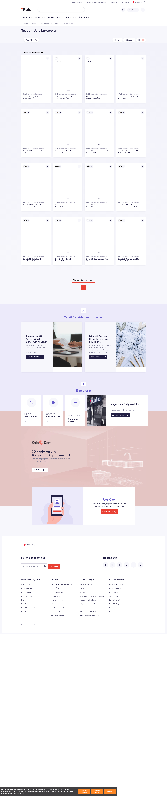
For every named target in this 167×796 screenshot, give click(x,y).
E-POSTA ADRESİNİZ (30, 566)
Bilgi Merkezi (84, 588)
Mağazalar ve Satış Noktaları (89, 600)
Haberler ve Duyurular (58, 592)
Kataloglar (125, 2)
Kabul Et (110, 791)
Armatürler (25, 584)
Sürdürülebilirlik (56, 612)
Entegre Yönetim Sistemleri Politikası (85, 630)
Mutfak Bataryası (115, 604)
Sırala (117, 40)
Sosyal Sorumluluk (56, 608)
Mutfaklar (53, 17)
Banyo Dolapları (26, 588)
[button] (67, 90)
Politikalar (24, 630)
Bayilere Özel (55, 588)
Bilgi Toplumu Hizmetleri (139, 630)
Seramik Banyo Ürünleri (46, 23)
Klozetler (24, 600)
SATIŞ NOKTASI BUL (119, 415)
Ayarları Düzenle (84, 791)
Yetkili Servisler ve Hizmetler (96, 2)
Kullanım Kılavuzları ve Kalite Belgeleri (92, 596)
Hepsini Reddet (97, 791)
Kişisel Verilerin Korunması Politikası (51, 630)
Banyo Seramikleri (27, 596)
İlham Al (83, 17)
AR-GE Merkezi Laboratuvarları (61, 584)
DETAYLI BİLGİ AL (34, 356)
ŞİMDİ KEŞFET (36, 104)
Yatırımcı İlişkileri (76, 2)
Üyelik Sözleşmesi (113, 630)
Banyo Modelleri (114, 588)
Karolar (26, 17)
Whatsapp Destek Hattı (87, 612)
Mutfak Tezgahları (27, 612)
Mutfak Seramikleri (27, 608)
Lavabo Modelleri (114, 600)
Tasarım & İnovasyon (57, 616)
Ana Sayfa (25, 23)
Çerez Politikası (19, 793)
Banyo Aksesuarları (115, 584)
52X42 (89, 61)
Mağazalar (114, 2)
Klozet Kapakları (26, 604)
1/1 (83, 287)
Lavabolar (58, 23)
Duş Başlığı (113, 592)
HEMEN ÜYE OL (107, 511)
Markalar (70, 17)
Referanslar (54, 604)
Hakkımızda (54, 596)
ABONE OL (54, 566)
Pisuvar (111, 608)
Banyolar (39, 17)
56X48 (57, 61)
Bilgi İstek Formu (85, 584)
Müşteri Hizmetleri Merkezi (88, 604)
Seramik (112, 612)
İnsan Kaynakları (56, 600)
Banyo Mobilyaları (27, 592)
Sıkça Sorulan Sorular (87, 608)
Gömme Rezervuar (115, 596)
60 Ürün (129, 40)
